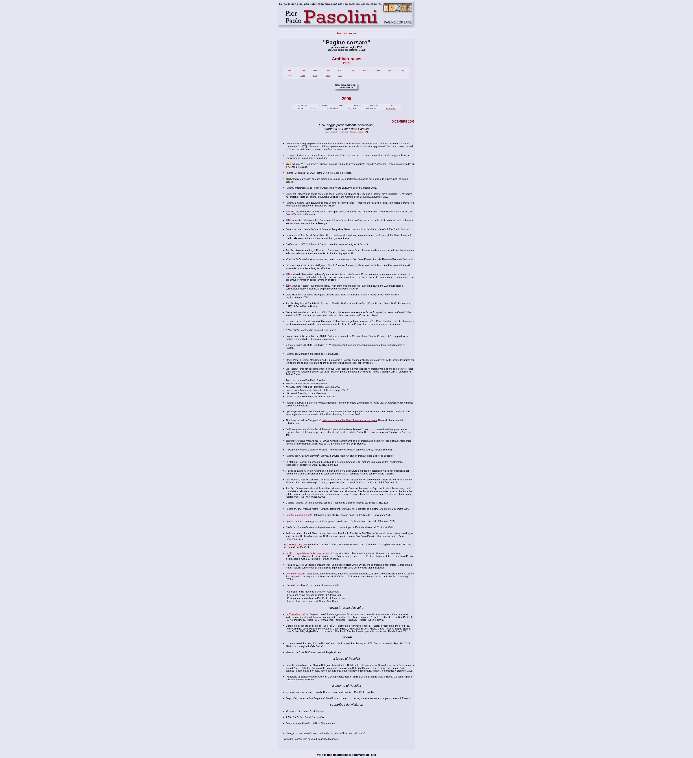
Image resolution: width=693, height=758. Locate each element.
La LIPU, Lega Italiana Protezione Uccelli (307, 553)
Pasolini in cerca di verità (299, 515)
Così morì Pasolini (295, 573)
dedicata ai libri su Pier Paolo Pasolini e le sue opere (349, 420)
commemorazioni (358, 132)
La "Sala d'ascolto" (295, 614)
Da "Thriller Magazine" (296, 544)
